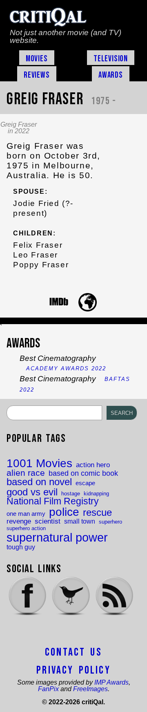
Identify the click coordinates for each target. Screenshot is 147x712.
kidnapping (96, 493)
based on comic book (83, 473)
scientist (47, 521)
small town (79, 521)
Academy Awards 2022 (66, 368)
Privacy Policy (73, 670)
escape (85, 483)
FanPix (48, 688)
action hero (93, 464)
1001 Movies (39, 463)
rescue (97, 513)
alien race (26, 473)
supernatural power (57, 537)
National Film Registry (53, 501)
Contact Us (73, 652)
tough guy (21, 547)
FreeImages (90, 688)
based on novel (39, 482)
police (64, 511)
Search (122, 413)
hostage (70, 493)
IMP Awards (111, 682)
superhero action (26, 528)
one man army (26, 514)
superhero (110, 521)
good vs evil (32, 492)
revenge (19, 521)
